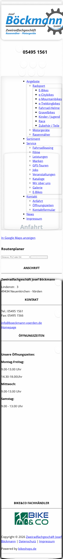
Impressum (47, 541)
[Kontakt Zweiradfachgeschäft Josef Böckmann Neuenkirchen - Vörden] (22, 74)
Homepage (8, 327)
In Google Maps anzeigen (18, 238)
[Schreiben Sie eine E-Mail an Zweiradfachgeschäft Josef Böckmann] (42, 65)
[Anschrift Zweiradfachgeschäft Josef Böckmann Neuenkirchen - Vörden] (33, 65)
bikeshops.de (27, 549)
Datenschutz (27, 541)
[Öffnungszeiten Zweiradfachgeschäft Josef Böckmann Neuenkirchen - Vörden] (23, 65)
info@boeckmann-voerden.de (21, 323)
